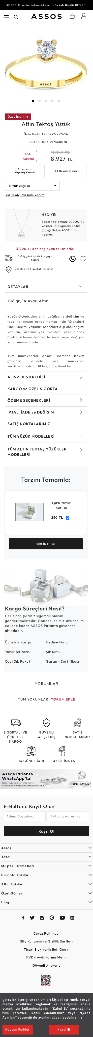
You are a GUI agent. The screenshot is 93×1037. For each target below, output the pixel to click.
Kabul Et (64, 1029)
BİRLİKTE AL (46, 544)
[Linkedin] (72, 918)
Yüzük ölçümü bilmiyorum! (25, 195)
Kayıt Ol (46, 831)
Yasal (6, 857)
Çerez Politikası (46, 933)
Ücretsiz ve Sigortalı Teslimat (34, 269)
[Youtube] (62, 918)
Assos (6, 848)
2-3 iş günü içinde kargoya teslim (35, 258)
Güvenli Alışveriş (46, 965)
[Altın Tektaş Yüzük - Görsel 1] (46, 65)
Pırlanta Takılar (15, 875)
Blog (5, 902)
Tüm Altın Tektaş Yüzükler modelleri (37, 452)
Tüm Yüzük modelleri (31, 436)
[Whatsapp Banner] (46, 779)
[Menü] (6, 17)
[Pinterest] (52, 918)
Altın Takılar (12, 884)
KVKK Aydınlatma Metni (46, 957)
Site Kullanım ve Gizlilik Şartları (46, 941)
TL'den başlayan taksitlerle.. (46, 249)
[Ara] (16, 17)
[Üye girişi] (83, 15)
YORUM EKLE (63, 699)
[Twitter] (32, 918)
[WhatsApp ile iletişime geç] (73, 259)
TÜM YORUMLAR (33, 699)
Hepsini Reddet (17, 1029)
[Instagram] (42, 918)
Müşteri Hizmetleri (17, 866)
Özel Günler (12, 893)
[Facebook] (23, 918)
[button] (33, 101)
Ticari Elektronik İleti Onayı (46, 949)
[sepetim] (72, 16)
